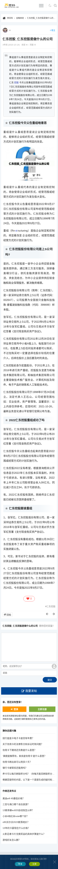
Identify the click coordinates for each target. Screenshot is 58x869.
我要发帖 (31, 691)
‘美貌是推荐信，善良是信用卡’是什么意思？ (24, 756)
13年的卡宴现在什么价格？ (16, 828)
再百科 (10, 18)
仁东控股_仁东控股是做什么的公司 (42, 18)
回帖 (9, 614)
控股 (16, 82)
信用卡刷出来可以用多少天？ (17, 762)
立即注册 (42, 709)
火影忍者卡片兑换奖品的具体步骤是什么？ (24, 834)
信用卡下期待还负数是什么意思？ (19, 750)
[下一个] (54, 614)
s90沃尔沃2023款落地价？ (16, 822)
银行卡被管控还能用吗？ (15, 768)
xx (10, 30)
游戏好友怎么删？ (12, 840)
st (16, 230)
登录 (16, 709)
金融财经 (20, 18)
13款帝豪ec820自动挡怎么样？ (18, 810)
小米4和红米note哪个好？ (16, 816)
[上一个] (47, 614)
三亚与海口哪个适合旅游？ (16, 804)
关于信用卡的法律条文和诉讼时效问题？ (23, 744)
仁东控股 (50, 606)
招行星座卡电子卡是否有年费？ (18, 738)
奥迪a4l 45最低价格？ (14, 798)
